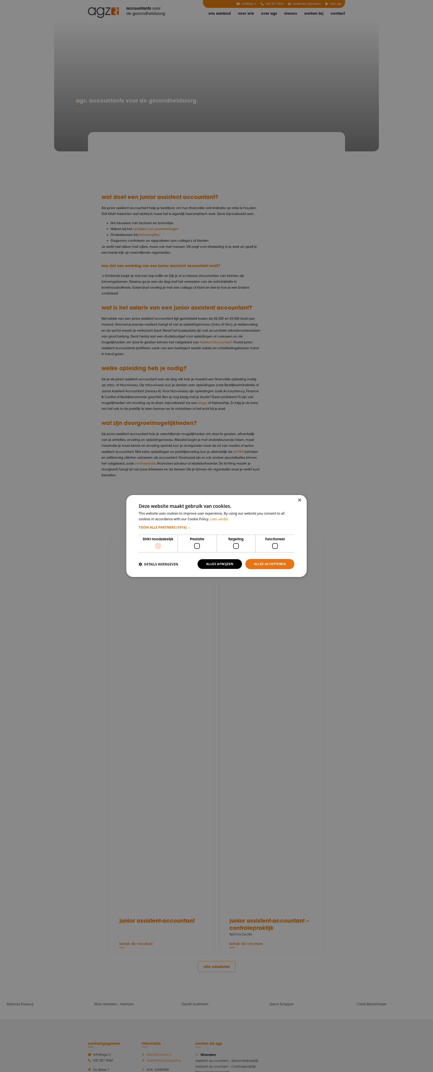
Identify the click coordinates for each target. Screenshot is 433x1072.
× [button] (299, 500)
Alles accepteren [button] (270, 564)
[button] (216, 527)
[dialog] (216, 536)
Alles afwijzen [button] (219, 564)
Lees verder (219, 519)
